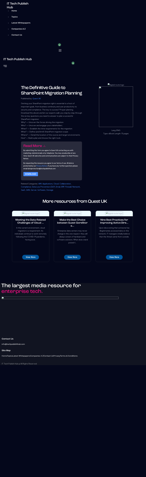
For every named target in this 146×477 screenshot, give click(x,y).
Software (41, 190)
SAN (28, 190)
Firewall (68, 187)
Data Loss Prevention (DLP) (43, 187)
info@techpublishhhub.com (13, 344)
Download (30, 174)
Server (33, 190)
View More (30, 257)
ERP (62, 187)
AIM (40, 184)
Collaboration (65, 184)
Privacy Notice (41, 166)
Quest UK (37, 98)
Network (76, 187)
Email (58, 187)
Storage (49, 190)
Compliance (26, 187)
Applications (47, 184)
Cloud (56, 184)
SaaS (23, 190)
